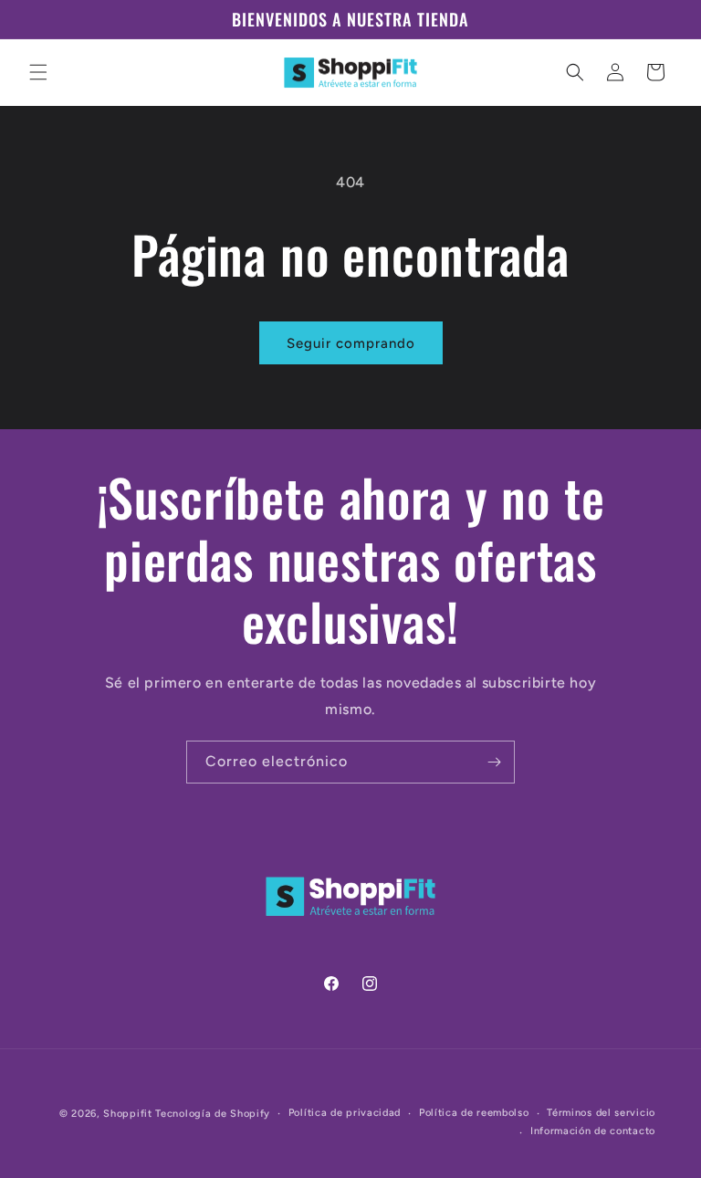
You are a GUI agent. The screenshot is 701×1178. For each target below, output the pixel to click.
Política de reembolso (474, 1113)
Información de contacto (592, 1131)
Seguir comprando (351, 343)
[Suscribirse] (494, 762)
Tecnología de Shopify (212, 1114)
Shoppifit (127, 1114)
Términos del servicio (601, 1113)
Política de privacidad (344, 1113)
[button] (38, 72)
